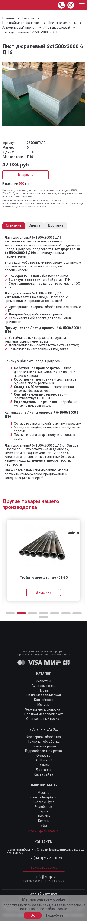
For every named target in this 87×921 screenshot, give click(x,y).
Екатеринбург (43, 802)
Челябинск (43, 807)
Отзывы (43, 765)
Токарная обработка (44, 741)
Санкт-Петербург (43, 797)
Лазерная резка (43, 746)
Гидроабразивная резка (43, 751)
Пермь (43, 811)
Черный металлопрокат (43, 709)
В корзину (25, 175)
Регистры (43, 681)
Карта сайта (43, 774)
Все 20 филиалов (41, 831)
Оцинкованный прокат (43, 719)
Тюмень (43, 816)
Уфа (43, 825)
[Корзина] (51, 5)
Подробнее (54, 915)
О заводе (43, 755)
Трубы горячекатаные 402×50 (44, 577)
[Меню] (82, 5)
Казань (43, 821)
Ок (33, 915)
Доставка (43, 770)
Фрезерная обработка (43, 737)
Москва (43, 793)
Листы (44, 690)
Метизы (43, 705)
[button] (10, 613)
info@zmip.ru (46, 877)
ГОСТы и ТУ (44, 760)
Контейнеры (43, 700)
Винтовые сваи (43, 686)
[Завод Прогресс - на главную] (5, 5)
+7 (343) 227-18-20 (46, 858)
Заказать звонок (44, 867)
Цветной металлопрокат (43, 714)
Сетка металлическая (43, 695)
